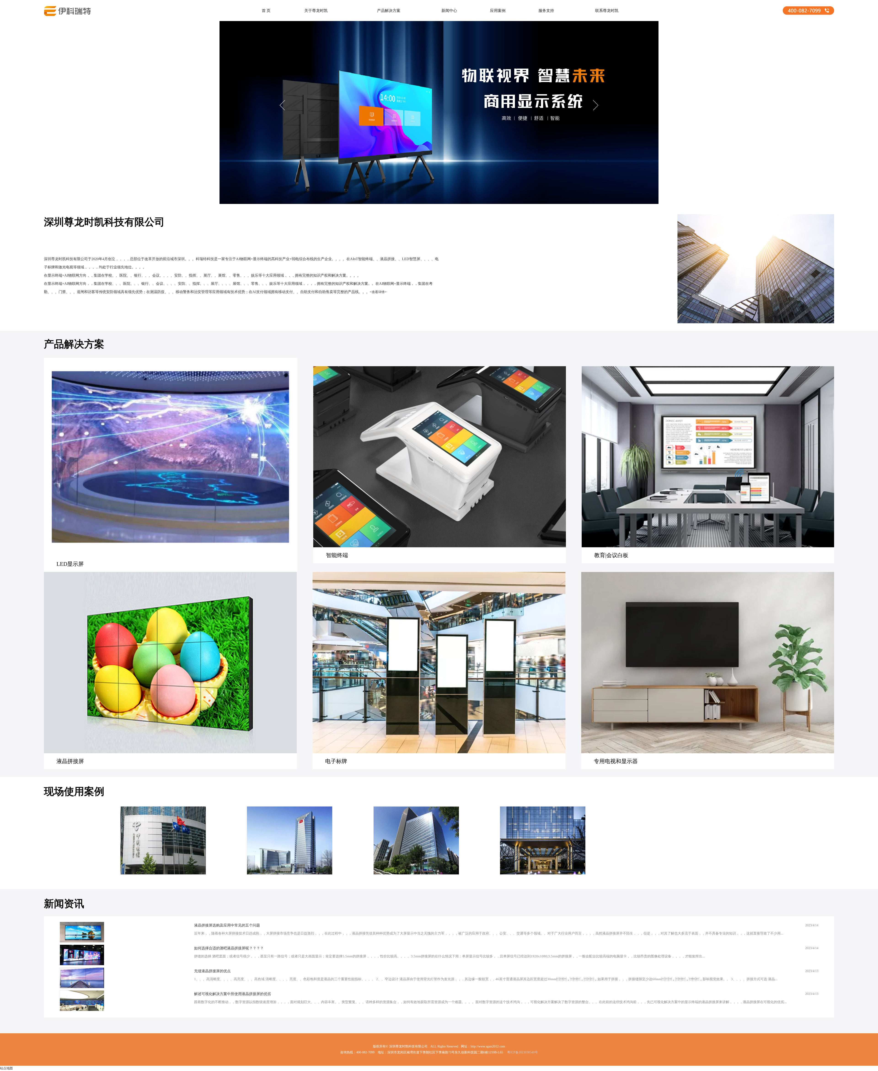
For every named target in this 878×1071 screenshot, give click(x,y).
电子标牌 (336, 761)
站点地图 (6, 1068)
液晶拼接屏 (70, 761)
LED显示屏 (70, 564)
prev (283, 106)
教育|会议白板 (611, 555)
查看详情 (378, 292)
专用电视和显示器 (616, 761)
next (594, 106)
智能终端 (337, 555)
